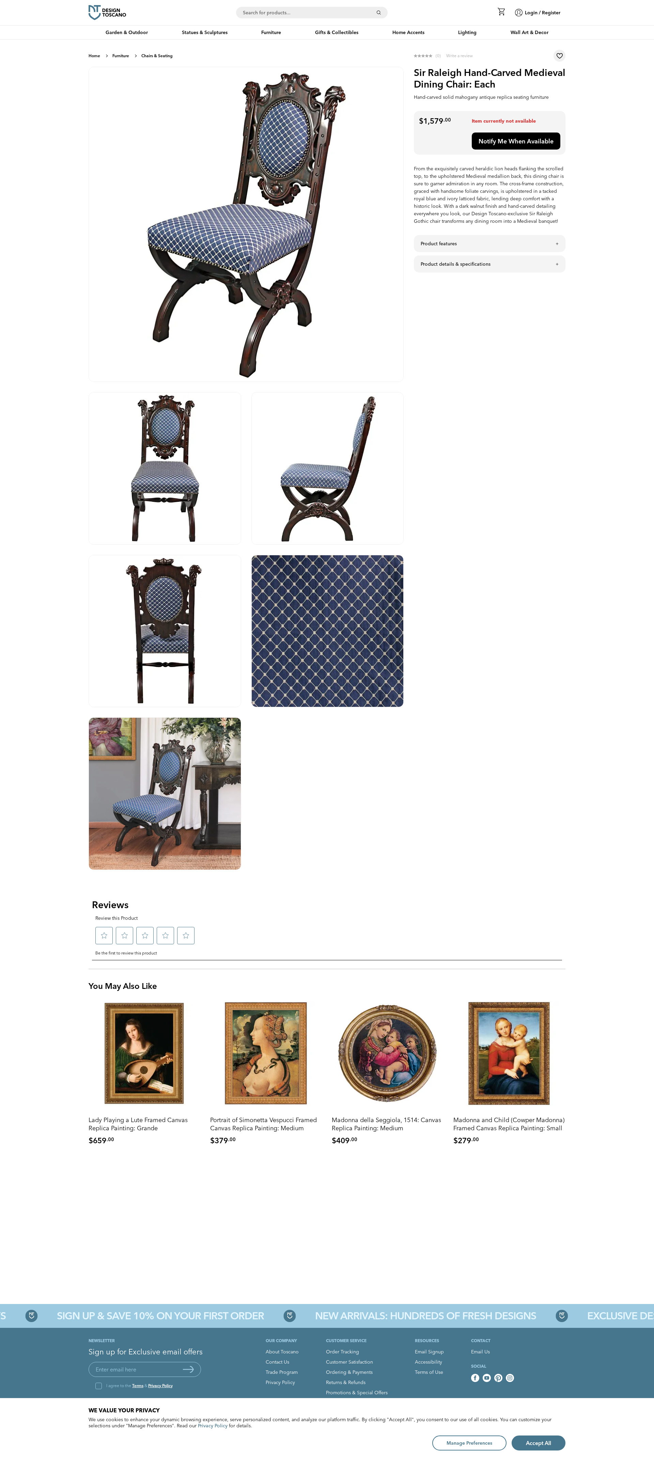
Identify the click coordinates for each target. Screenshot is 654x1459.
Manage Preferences (469, 1443)
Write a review (459, 55)
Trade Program (282, 1372)
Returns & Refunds (345, 1382)
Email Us (480, 1352)
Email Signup (429, 1352)
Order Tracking (342, 1352)
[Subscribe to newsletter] (188, 1369)
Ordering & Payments (349, 1372)
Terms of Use (429, 1372)
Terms (137, 1385)
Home (94, 55)
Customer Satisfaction (349, 1362)
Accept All (538, 1443)
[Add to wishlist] (559, 56)
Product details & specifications (455, 264)
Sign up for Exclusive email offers (146, 1351)
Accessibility (428, 1362)
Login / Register (542, 13)
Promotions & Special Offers (357, 1393)
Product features (439, 243)
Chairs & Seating (157, 55)
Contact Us (277, 1362)
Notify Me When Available (516, 141)
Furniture (120, 55)
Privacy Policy (160, 1385)
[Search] (379, 13)
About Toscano (282, 1352)
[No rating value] (425, 56)
